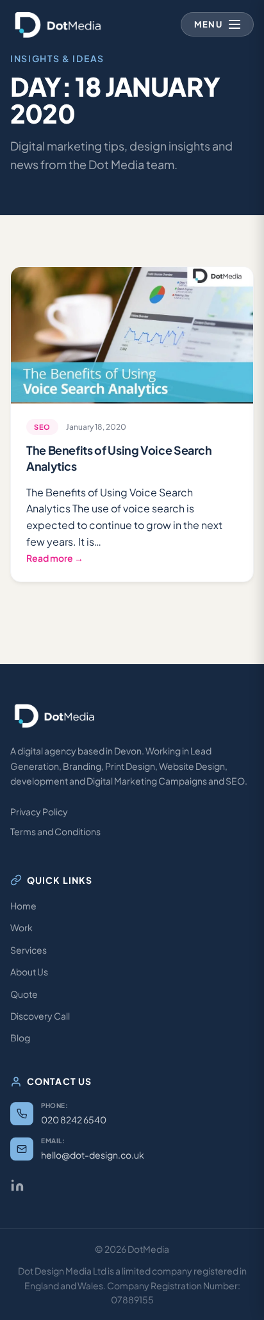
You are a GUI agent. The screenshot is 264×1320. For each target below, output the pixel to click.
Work (21, 927)
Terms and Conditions (55, 831)
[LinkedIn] (17, 1185)
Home (23, 905)
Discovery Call (40, 1016)
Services (28, 950)
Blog (20, 1037)
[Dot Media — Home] (58, 24)
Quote (24, 994)
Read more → (54, 558)
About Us (29, 971)
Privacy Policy (39, 811)
